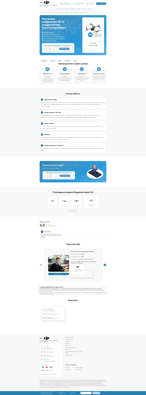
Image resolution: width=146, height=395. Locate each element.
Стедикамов (68, 369)
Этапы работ (52, 60)
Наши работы (67, 60)
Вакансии (79, 8)
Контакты (84, 8)
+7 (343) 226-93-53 (79, 3)
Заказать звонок (101, 3)
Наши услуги (68, 349)
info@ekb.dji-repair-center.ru (51, 314)
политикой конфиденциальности (66, 51)
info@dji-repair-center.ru (48, 352)
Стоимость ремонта (69, 337)
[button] (105, 265)
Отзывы (89, 8)
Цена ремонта (73, 8)
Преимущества (44, 60)
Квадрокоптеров (79, 367)
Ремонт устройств (65, 8)
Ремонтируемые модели (70, 347)
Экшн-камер (78, 369)
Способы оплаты (69, 355)
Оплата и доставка (69, 339)
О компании (57, 8)
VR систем (67, 367)
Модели (59, 60)
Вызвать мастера (59, 273)
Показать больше (73, 211)
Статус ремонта (92, 3)
